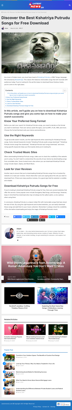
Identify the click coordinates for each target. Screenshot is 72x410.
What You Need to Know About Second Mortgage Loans (33, 380)
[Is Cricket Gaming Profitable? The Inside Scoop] (58, 329)
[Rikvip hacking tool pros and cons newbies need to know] (36, 329)
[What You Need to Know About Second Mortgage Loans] (9, 382)
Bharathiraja (19, 80)
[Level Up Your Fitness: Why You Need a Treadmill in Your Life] (9, 366)
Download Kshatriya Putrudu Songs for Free (20, 105)
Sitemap (52, 406)
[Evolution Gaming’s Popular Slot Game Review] (14, 329)
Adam (6, 28)
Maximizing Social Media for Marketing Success (31, 372)
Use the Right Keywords (14, 99)
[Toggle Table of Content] (64, 90)
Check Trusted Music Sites (15, 101)
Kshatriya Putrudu (44, 77)
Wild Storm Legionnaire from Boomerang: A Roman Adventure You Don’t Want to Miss (36, 264)
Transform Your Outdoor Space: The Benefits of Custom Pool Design (38, 355)
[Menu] (2, 6)
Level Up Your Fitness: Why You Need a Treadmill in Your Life (35, 363)
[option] (36, 264)
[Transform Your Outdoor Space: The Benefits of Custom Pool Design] (9, 357)
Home (4, 12)
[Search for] (70, 6)
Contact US (45, 406)
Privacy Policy (37, 406)
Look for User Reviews (14, 103)
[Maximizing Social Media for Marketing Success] (9, 374)
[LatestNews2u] (36, 5)
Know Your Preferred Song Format (16, 97)
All (8, 12)
